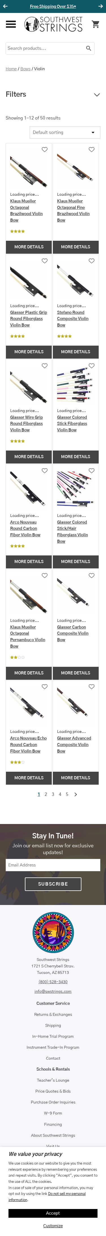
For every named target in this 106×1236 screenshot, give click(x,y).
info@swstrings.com (53, 992)
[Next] (99, 6)
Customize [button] (53, 1226)
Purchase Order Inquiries (53, 1102)
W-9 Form (53, 1113)
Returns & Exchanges (53, 1015)
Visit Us (53, 1147)
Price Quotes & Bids (53, 1091)
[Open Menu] (11, 24)
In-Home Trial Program (53, 1037)
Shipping (53, 1026)
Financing (53, 1125)
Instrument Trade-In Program (53, 1048)
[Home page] (53, 24)
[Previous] (6, 6)
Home (11, 69)
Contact (53, 1059)
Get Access (77, 7)
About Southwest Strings (53, 1136)
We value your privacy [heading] (35, 1154)
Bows (25, 69)
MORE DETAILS (29, 247)
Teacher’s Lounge (53, 1080)
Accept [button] (53, 1213)
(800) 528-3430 (53, 982)
